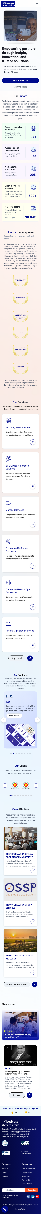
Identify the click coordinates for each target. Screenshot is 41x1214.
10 (23, 795)
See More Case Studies (17, 984)
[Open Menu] (37, 3)
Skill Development (28, 1169)
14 (30, 795)
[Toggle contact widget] (4, 1209)
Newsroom (26, 1176)
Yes (14, 1112)
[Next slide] (36, 785)
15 (31, 795)
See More (17, 1095)
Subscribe (32, 1190)
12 (26, 795)
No (27, 1112)
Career (4, 1172)
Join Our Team (20, 87)
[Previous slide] (5, 785)
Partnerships (26, 1180)
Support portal (27, 1184)
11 (25, 795)
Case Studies (27, 1172)
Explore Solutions (20, 80)
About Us (5, 1169)
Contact (5, 1176)
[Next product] (37, 720)
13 (28, 795)
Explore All (17, 658)
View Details (14, 716)
